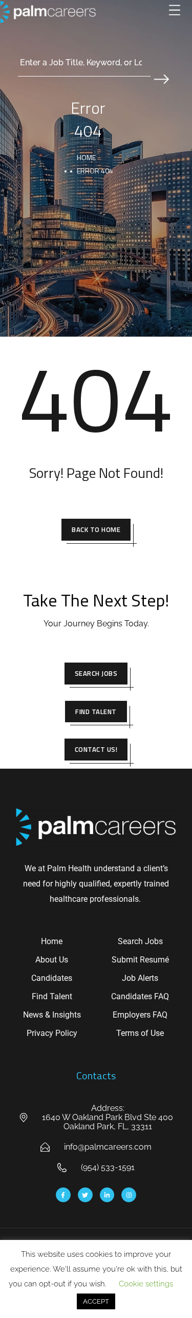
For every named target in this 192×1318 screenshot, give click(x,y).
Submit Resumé (140, 960)
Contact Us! (96, 749)
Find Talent (96, 711)
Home (86, 157)
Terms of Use (140, 1033)
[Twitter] (85, 1194)
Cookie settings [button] (146, 1283)
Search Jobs (96, 673)
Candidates (51, 978)
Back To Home (96, 529)
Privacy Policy (52, 1033)
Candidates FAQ (140, 996)
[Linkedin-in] (107, 1194)
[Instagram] (128, 1194)
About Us (51, 960)
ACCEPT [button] (96, 1301)
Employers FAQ (140, 1015)
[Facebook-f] (63, 1194)
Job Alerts (140, 978)
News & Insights (52, 1015)
